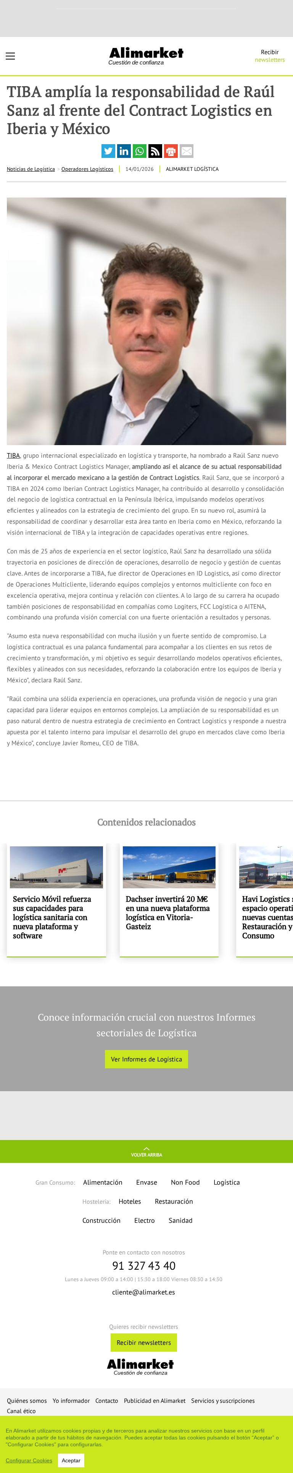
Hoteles (130, 1201)
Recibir (270, 55)
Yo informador (71, 1400)
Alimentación (102, 1182)
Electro (144, 1220)
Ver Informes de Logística (146, 1059)
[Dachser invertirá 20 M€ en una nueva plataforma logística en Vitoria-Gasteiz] (169, 900)
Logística (227, 1182)
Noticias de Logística (31, 169)
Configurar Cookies (29, 1460)
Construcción (101, 1220)
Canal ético (21, 1411)
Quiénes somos (27, 1400)
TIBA (13, 455)
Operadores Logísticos (87, 169)
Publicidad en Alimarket (154, 1400)
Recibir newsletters (144, 1342)
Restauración (174, 1201)
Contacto (106, 1400)
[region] (146, 1444)
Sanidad (181, 1220)
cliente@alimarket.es (143, 1292)
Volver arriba (146, 1155)
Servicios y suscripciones (223, 1400)
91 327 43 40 (143, 1265)
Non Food (185, 1182)
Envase (146, 1182)
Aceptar (71, 1460)
